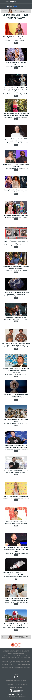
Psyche (16, 297)
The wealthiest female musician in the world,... (16, 523)
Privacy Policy (9, 680)
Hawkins (16, 321)
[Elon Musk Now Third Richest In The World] (16, 468)
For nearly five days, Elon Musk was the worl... (16, 553)
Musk (16, 376)
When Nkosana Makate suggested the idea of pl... (16, 627)
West (16, 95)
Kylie (16, 604)
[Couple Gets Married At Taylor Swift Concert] (16, 60)
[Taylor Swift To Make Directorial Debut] (16, 213)
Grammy (16, 193)
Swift (16, 219)
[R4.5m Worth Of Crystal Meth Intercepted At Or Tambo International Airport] (16, 570)
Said (16, 578)
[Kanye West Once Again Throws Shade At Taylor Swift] (16, 162)
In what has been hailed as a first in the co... (16, 398)
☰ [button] (25, 7)
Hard (16, 425)
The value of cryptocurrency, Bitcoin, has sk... (16, 423)
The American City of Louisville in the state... (16, 270)
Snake (16, 170)
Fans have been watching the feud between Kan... (16, 168)
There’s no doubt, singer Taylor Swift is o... (16, 40)
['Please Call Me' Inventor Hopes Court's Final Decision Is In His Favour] (16, 622)
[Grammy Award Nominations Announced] (16, 188)
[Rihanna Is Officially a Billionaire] (16, 519)
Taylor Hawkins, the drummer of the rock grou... (16, 319)
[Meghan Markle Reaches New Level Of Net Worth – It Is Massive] (16, 137)
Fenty (16, 525)
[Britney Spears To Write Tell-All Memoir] (16, 494)
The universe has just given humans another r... (16, 296)
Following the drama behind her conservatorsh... (16, 498)
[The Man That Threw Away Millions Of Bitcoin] (16, 417)
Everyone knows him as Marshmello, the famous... (16, 117)
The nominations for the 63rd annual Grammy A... (16, 192)
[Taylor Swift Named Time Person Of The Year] (16, 239)
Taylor (16, 42)
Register (13, 2)
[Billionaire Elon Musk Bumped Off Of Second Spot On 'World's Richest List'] (16, 443)
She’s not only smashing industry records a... (16, 245)
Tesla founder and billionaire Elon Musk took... (16, 449)
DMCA (24, 680)
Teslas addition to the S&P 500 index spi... (16, 374)
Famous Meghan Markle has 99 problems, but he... (16, 143)
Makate (16, 629)
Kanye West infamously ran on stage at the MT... (16, 94)
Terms (14, 680)
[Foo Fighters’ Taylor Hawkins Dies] (16, 315)
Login (7, 2)
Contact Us (19, 680)
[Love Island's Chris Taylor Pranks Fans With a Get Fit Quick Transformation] (16, 341)
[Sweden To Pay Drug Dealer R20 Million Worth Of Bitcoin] (16, 392)
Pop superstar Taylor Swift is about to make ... (16, 217)
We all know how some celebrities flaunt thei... (16, 602)
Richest (16, 474)
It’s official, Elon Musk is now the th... (16, 472)
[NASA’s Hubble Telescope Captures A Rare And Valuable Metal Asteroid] (16, 290)
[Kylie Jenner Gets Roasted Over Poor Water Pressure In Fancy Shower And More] (16, 596)
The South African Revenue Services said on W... (16, 576)
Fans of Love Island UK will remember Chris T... (16, 347)
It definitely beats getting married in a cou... (16, 66)
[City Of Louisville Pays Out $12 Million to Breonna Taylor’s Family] (16, 264)
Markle (16, 144)
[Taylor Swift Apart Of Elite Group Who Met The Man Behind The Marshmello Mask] (16, 111)
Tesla (16, 555)
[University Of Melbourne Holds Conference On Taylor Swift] (16, 35)
